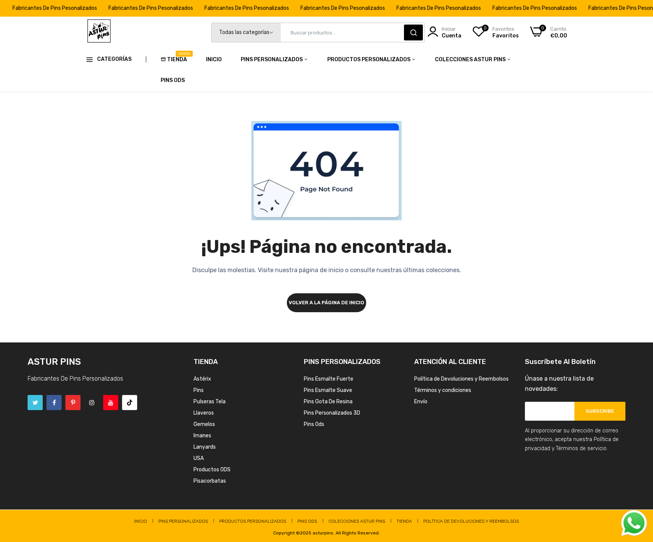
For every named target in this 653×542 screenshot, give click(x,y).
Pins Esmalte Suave (328, 390)
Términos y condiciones (442, 390)
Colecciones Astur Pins (471, 59)
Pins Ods (173, 80)
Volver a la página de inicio (326, 302)
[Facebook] (54, 402)
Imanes (202, 435)
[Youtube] (110, 402)
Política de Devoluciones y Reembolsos (461, 379)
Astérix (202, 379)
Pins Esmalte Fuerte (328, 379)
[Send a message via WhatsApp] (634, 523)
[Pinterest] (72, 402)
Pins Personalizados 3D (332, 413)
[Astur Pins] (99, 32)
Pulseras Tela (209, 401)
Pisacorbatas (209, 481)
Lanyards (204, 447)
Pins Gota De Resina (328, 401)
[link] (637, 487)
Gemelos (204, 424)
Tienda (177, 57)
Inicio (214, 59)
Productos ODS (212, 469)
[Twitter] (35, 402)
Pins (198, 390)
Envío (420, 401)
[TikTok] (129, 402)
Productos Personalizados (369, 59)
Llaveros (203, 413)
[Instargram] (91, 402)
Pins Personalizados (272, 59)
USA (198, 458)
